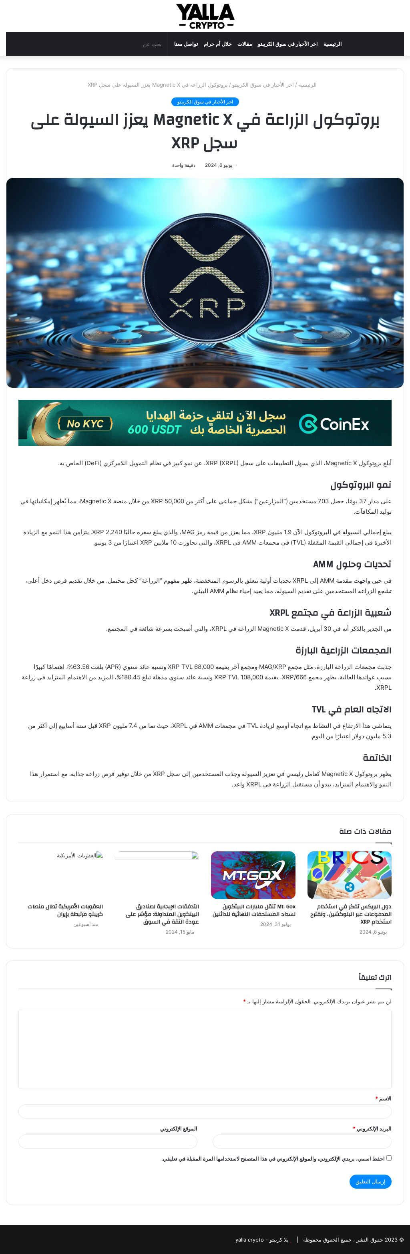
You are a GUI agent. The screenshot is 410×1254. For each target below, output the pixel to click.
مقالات (244, 44)
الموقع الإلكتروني (178, 1128)
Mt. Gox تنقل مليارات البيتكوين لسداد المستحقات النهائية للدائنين (254, 911)
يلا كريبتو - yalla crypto (262, 1239)
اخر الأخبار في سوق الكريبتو (288, 44)
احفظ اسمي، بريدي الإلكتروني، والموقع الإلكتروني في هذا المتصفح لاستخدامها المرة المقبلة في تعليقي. (273, 1158)
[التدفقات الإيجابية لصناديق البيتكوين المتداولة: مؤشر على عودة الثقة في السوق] (157, 875)
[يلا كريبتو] (205, 16)
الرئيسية (333, 44)
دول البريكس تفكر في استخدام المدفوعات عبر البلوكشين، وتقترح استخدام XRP (351, 914)
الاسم (383, 1098)
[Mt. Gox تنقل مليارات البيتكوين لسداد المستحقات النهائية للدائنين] (253, 875)
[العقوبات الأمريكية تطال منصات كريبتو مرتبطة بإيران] (60, 875)
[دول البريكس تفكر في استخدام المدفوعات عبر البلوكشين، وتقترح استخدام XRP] (350, 875)
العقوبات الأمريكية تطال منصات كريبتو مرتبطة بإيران (65, 911)
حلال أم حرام (218, 44)
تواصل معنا (186, 44)
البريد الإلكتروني (372, 1128)
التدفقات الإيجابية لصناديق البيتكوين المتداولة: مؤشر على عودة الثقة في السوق (162, 914)
